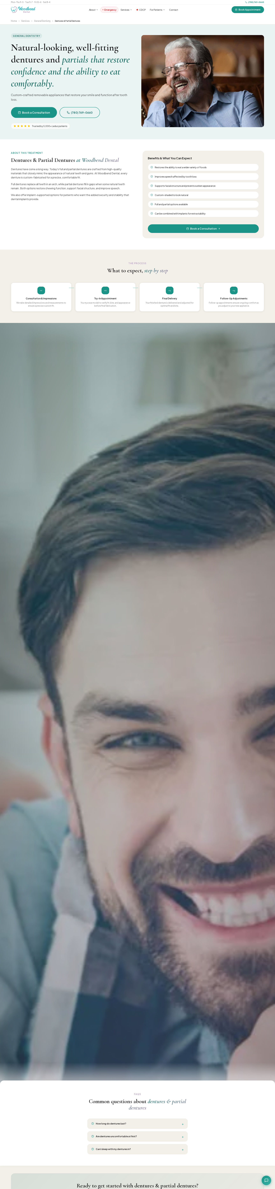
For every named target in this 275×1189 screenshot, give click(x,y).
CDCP (142, 9)
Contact (173, 9)
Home (14, 21)
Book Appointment (250, 9)
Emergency (110, 9)
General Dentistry (42, 21)
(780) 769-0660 (256, 2)
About (92, 9)
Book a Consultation (36, 112)
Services (125, 9)
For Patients (156, 9)
